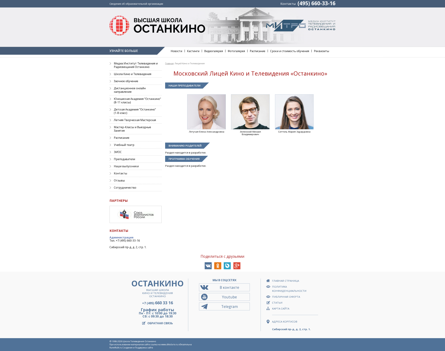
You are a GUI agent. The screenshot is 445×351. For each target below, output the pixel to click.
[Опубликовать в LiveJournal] (227, 265)
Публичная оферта (286, 296)
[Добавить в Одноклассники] (217, 265)
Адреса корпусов (284, 321)
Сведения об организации (136, 3)
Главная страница (285, 280)
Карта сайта (280, 308)
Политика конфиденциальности (289, 288)
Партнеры (119, 200)
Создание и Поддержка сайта (137, 347)
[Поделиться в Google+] (236, 265)
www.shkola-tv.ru (169, 344)
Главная (169, 63)
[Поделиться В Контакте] (208, 265)
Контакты (288, 4)
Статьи (277, 302)
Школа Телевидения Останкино (139, 341)
